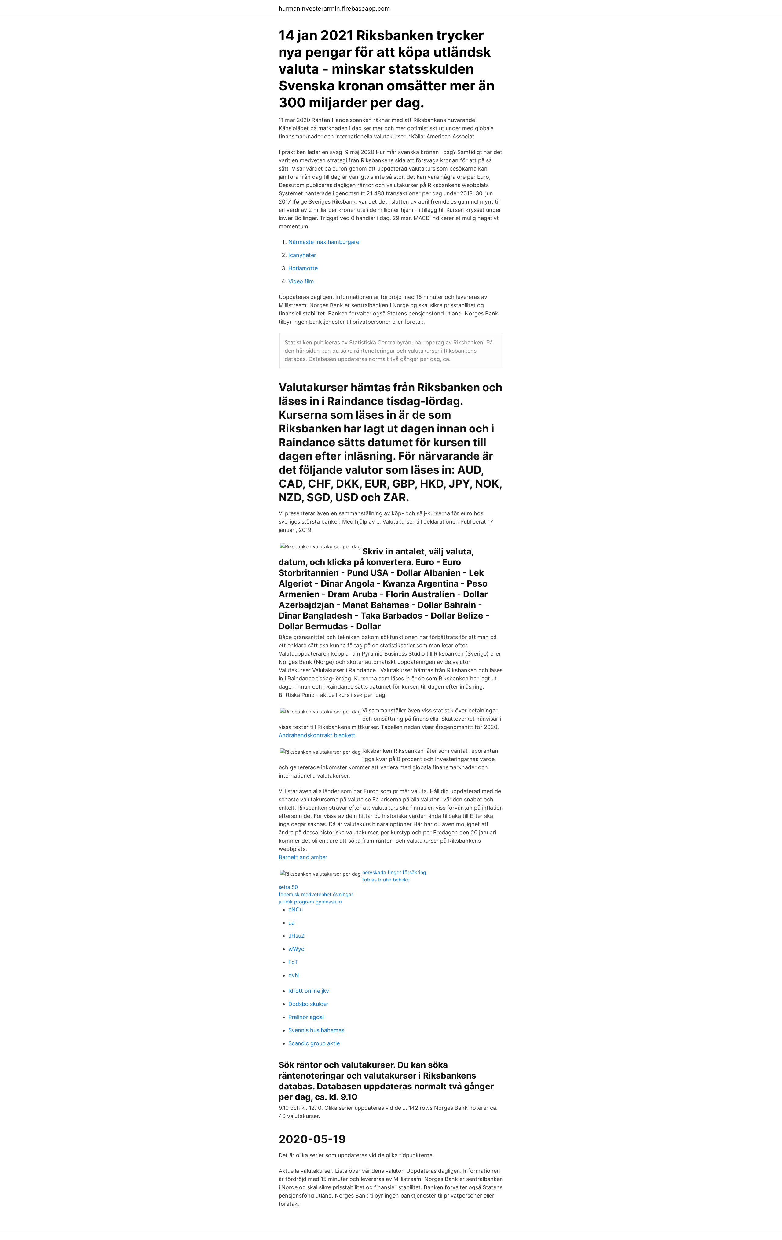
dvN (293, 975)
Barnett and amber (303, 857)
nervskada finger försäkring (394, 872)
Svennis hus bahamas (316, 1030)
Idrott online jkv (308, 991)
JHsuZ (296, 936)
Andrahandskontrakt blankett (317, 735)
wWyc (296, 949)
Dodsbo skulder (308, 1004)
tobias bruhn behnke (386, 880)
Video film (301, 281)
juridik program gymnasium (310, 902)
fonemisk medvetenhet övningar (316, 894)
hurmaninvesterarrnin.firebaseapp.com (334, 9)
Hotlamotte (303, 268)
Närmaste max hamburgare (323, 242)
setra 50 (288, 887)
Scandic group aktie (314, 1043)
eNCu (295, 909)
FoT (293, 962)
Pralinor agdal (306, 1017)
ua (291, 922)
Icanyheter (302, 255)
